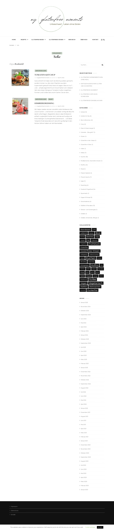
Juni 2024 (83, 319)
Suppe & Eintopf (85, 197)
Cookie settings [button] (90, 527)
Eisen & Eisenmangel (87, 128)
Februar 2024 (85, 331)
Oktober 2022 (85, 380)
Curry (82, 124)
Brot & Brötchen (85, 120)
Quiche (92, 272)
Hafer (82, 148)
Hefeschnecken (94, 254)
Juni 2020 (84, 469)
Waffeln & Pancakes (87, 205)
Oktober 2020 (85, 453)
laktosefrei (83, 261)
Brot (98, 233)
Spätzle (101, 275)
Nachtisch (82, 268)
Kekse (82, 152)
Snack (88, 276)
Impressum (14, 506)
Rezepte (23, 39)
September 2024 (86, 314)
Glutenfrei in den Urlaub (88, 140)
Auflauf (83, 112)
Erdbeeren (94, 240)
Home (14, 39)
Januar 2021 (84, 441)
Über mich (83, 39)
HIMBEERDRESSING (44, 103)
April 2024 (84, 327)
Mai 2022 (83, 400)
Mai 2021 (83, 424)
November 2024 (85, 306)
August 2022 (84, 388)
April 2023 (84, 355)
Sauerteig (84, 185)
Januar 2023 (84, 367)
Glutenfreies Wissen (56, 39)
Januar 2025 (84, 302)
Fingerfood (83, 243)
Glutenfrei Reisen (37, 39)
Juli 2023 (83, 347)
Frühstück (94, 244)
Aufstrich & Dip (41, 70)
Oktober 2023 (85, 339)
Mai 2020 (83, 473)
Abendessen (85, 230)
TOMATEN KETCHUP (44, 74)
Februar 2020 (85, 485)
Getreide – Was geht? (87, 132)
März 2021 (84, 432)
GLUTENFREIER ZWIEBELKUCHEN (91, 100)
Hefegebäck (83, 254)
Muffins (83, 165)
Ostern (94, 268)
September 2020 (86, 457)
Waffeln (83, 287)
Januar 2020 (84, 489)
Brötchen (89, 237)
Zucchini (82, 290)
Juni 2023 (83, 351)
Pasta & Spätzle (85, 173)
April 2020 (84, 477)
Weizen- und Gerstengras (88, 209)
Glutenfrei (84, 247)
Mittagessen (84, 265)
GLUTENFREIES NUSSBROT (89, 90)
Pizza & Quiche (85, 177)
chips (97, 237)
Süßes (92, 279)
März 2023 (84, 359)
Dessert (82, 240)
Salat (51, 99)
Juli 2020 (83, 465)
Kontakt (95, 39)
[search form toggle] (104, 40)
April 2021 (83, 428)
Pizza (82, 272)
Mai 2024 (83, 323)
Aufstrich (83, 233)
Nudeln (88, 268)
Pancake (100, 268)
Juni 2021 (83, 420)
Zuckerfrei (92, 290)
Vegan (83, 283)
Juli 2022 (83, 392)
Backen (91, 233)
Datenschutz (14, 510)
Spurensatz (84, 193)
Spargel (95, 276)
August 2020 (84, 461)
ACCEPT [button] (100, 527)
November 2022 (85, 375)
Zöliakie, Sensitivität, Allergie (89, 218)
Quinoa (97, 272)
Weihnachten (94, 287)
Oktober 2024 (85, 310)
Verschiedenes (85, 201)
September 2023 (86, 343)
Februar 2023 (85, 363)
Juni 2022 (83, 396)
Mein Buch (71, 39)
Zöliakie (83, 213)
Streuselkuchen (83, 279)
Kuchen (83, 156)
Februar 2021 (84, 437)
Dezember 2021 (85, 412)
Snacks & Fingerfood (87, 189)
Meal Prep (91, 261)
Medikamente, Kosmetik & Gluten (91, 161)
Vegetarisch (96, 283)
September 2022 (86, 384)
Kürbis (99, 258)
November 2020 (86, 449)
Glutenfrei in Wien (86, 144)
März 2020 (84, 481)
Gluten (83, 136)
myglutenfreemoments (43, 77)
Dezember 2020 (86, 445)
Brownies (82, 236)
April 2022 (84, 404)
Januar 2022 (84, 408)
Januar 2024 (84, 335)
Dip (88, 240)
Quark (87, 272)
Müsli (82, 169)
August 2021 (84, 416)
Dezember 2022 (85, 371)
